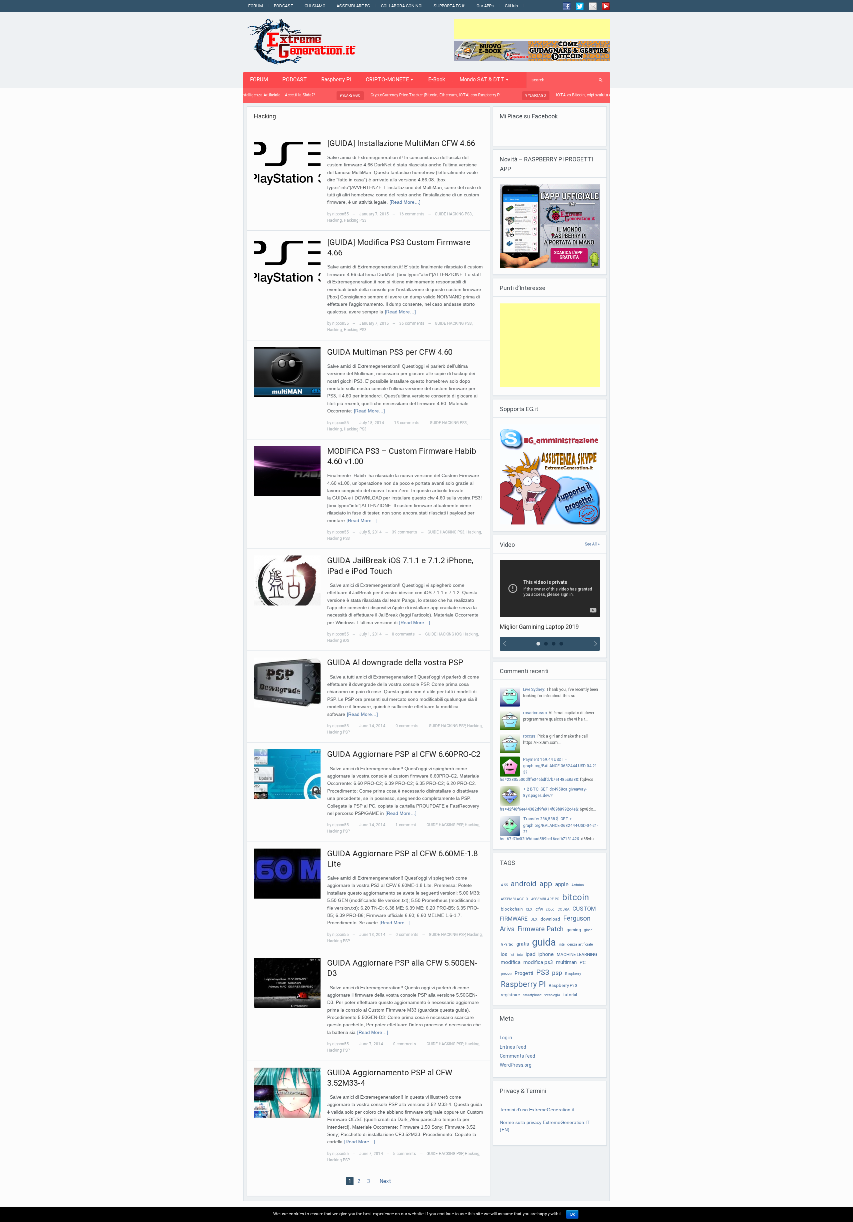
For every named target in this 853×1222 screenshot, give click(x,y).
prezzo (506, 974)
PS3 (542, 972)
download (550, 919)
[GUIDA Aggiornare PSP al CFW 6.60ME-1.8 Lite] (287, 873)
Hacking (334, 220)
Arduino (577, 885)
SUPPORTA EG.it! (449, 5)
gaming (573, 929)
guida (544, 942)
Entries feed (513, 1047)
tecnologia (552, 995)
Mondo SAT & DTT (478, 81)
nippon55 (340, 214)
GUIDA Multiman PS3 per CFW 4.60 (389, 352)
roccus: (529, 736)
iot (512, 955)
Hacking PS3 (355, 220)
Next (385, 1181)
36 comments (412, 323)
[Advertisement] (532, 29)
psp (557, 973)
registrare (510, 994)
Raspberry (573, 974)
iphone (546, 954)
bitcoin (575, 897)
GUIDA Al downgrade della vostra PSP (395, 662)
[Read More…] (405, 202)
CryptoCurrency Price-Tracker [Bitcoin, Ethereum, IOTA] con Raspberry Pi (382, 95)
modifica (510, 962)
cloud (550, 909)
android (523, 884)
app (545, 883)
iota (520, 955)
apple (561, 884)
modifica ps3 (538, 962)
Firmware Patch (540, 929)
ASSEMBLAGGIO (514, 899)
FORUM (255, 5)
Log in (506, 1037)
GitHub (511, 5)
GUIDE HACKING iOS (443, 634)
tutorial (570, 994)
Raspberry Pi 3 (563, 985)
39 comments (404, 532)
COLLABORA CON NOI (402, 5)
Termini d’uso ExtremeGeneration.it (537, 1109)
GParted (507, 944)
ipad (530, 954)
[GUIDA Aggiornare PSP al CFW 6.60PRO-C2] (287, 774)
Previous (503, 644)
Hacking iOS (338, 640)
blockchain (512, 909)
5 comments (404, 1153)
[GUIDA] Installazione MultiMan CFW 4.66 (401, 143)
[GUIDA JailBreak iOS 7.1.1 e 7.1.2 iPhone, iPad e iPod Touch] (287, 580)
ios (504, 954)
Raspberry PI (336, 79)
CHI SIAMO (315, 5)
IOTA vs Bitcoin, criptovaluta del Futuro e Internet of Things (556, 95)
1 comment (406, 825)
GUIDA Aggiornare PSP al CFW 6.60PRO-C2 (403, 754)
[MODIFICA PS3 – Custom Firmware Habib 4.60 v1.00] (287, 470)
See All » (592, 544)
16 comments (412, 214)
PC (583, 962)
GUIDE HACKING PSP (447, 726)
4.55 (504, 885)
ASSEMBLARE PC (353, 5)
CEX (529, 909)
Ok (572, 1214)
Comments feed (517, 1056)
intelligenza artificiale (576, 944)
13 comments (407, 422)
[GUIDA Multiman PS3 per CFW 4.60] (287, 371)
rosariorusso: (535, 713)
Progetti (523, 973)
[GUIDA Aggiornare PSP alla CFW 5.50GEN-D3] (287, 982)
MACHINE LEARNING (577, 954)
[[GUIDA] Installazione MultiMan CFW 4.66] (287, 163)
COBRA (563, 909)
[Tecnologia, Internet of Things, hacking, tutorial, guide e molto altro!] (305, 41)
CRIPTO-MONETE (384, 81)
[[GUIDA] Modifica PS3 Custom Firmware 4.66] (287, 262)
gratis (522, 944)
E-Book (436, 79)
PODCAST (284, 5)
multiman (566, 962)
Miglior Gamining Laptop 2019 (539, 626)
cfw (539, 909)
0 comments (403, 634)
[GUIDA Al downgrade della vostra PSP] (287, 682)
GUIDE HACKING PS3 (453, 214)
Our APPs (485, 5)
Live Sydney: (534, 689)
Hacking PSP (338, 732)
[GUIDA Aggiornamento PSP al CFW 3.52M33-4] (287, 1092)
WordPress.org (515, 1065)
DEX (533, 919)
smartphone (532, 995)
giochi (588, 930)
